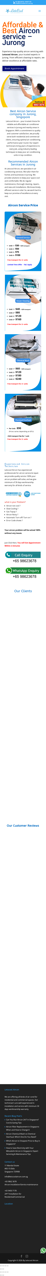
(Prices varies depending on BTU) (21, 431)
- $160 (17, 319)
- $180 (17, 375)
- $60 (22, 368)
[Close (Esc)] (7, 1265)
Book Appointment (14, 68)
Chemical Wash (23, 360)
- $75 (16, 251)
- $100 (17, 255)
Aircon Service (19, 205)
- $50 (16, 248)
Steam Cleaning (23, 300)
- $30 (22, 245)
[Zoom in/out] (1, 1265)
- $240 (17, 378)
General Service (23, 237)
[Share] (5, 1265)
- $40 (22, 309)
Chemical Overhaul (23, 420)
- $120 (17, 316)
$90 (19, 428)
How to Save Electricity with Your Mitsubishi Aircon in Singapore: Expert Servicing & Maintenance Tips (22, 1151)
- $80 (17, 312)
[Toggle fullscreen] (3, 1265)
